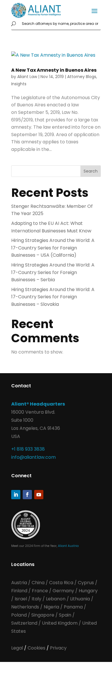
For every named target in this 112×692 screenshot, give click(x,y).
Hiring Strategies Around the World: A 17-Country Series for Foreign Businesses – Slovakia (52, 297)
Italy (36, 598)
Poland (19, 615)
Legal (17, 648)
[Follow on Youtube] (38, 494)
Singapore (43, 615)
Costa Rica (61, 582)
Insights (18, 84)
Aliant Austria (68, 546)
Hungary (88, 590)
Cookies (37, 648)
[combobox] (60, 24)
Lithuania (80, 598)
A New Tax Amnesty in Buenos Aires (53, 70)
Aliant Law (27, 76)
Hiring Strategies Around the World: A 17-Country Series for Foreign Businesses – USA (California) (52, 247)
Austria (19, 582)
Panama (73, 607)
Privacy (58, 648)
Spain (65, 615)
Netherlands (25, 607)
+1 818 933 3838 (28, 449)
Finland (19, 590)
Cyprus (86, 582)
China (39, 582)
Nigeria (51, 607)
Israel (21, 598)
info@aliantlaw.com (33, 457)
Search (91, 171)
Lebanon (55, 598)
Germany (63, 590)
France (40, 590)
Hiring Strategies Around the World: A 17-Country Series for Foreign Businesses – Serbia (52, 272)
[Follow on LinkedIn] (15, 494)
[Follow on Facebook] (27, 494)
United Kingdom (60, 623)
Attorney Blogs (81, 76)
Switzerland (24, 623)
